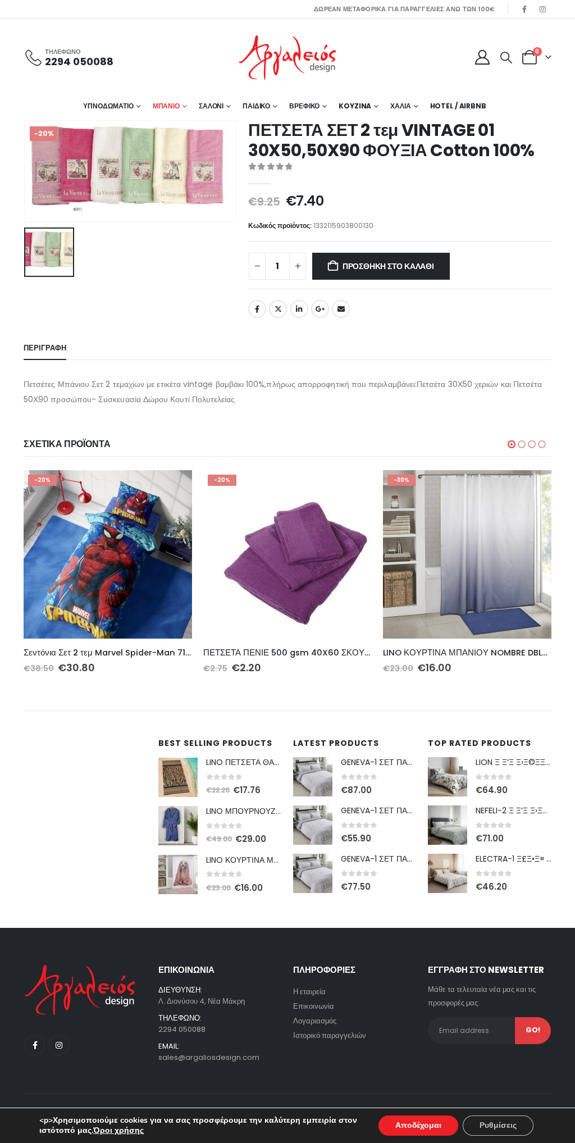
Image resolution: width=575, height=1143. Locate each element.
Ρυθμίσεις (498, 1125)
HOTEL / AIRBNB (458, 106)
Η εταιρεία (309, 991)
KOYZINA (355, 106)
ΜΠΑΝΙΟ (166, 106)
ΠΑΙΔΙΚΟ (256, 106)
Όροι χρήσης (118, 1130)
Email (341, 309)
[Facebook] (524, 9)
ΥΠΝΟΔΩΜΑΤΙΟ (108, 106)
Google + (320, 309)
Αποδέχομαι (418, 1125)
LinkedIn (299, 309)
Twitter (278, 309)
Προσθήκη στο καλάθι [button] (173, 489)
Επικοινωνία (313, 1006)
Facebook (257, 309)
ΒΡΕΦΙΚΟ (304, 106)
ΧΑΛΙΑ (400, 106)
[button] (506, 58)
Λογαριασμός (314, 1021)
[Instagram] (543, 9)
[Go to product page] (178, 777)
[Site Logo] (287, 57)
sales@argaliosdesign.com (208, 1057)
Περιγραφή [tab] (45, 348)
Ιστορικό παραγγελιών (329, 1035)
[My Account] (482, 57)
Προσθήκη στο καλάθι (388, 266)
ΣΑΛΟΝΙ (211, 106)
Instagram (59, 1045)
